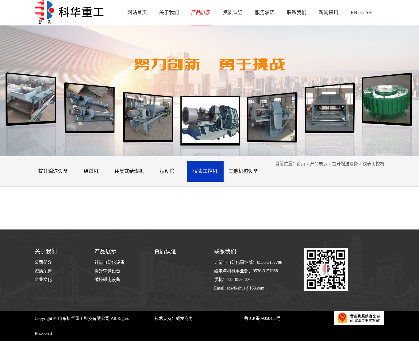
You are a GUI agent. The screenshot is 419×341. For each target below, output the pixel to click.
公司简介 (43, 262)
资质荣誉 (43, 271)
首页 (301, 163)
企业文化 (43, 279)
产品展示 (318, 163)
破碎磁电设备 (107, 279)
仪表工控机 (205, 171)
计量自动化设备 (109, 262)
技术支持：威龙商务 (173, 318)
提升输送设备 (53, 171)
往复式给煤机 (129, 171)
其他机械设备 (243, 171)
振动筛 (167, 171)
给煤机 (91, 171)
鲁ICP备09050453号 (262, 318)
